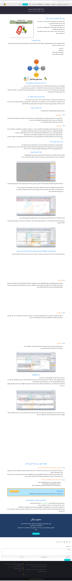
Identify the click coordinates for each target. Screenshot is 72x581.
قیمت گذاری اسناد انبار (45, 503)
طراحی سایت (34, 579)
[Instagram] (23, 574)
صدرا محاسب (31, 579)
